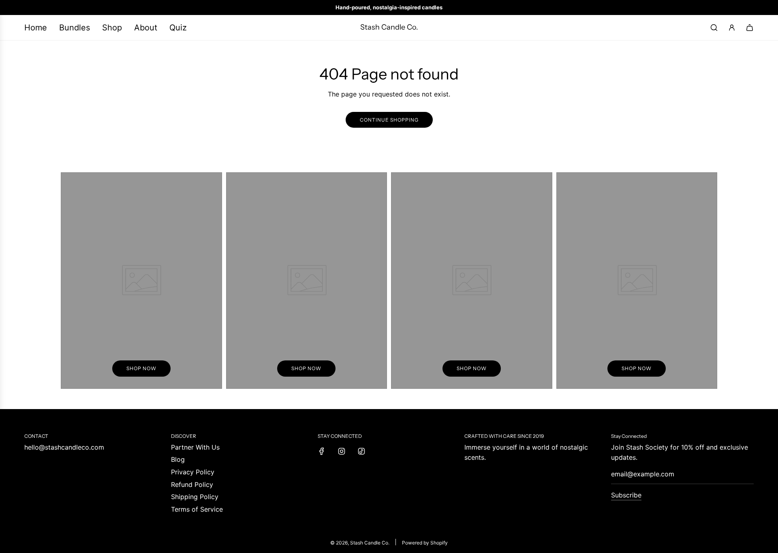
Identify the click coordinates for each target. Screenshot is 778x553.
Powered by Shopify (425, 543)
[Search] (714, 27)
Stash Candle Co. (389, 27)
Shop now (141, 368)
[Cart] (750, 27)
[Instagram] (342, 451)
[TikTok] (361, 451)
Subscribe (626, 495)
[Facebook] (322, 451)
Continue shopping (389, 120)
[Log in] (732, 27)
